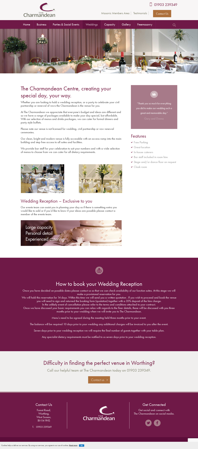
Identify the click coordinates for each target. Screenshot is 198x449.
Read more (73, 445)
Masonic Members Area (115, 13)
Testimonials (140, 13)
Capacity (109, 24)
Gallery (126, 24)
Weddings (92, 24)
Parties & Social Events (66, 24)
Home (26, 24)
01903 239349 (165, 4)
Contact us (97, 380)
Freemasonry (144, 24)
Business (41, 24)
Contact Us (162, 13)
